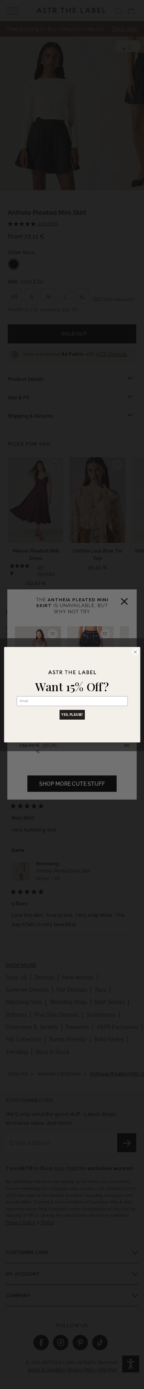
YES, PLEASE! (72, 714)
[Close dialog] (135, 651)
